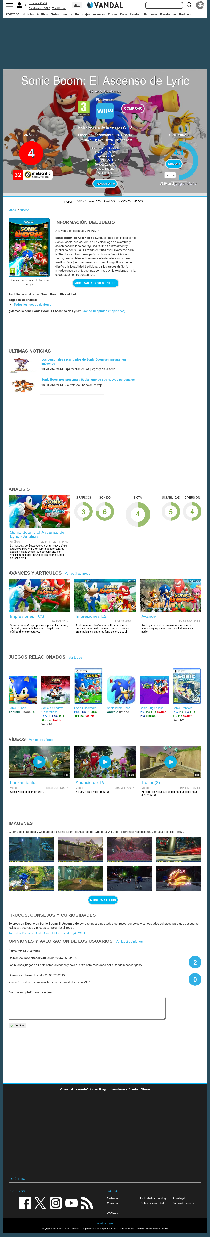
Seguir (174, 164)
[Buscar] (189, 5)
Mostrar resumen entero (95, 283)
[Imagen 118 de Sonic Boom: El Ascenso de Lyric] (31, 849)
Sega (113, 144)
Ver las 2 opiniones (129, 941)
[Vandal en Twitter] (40, 1202)
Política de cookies (183, 1203)
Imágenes (124, 201)
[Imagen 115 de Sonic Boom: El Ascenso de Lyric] (178, 849)
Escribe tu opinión (94, 311)
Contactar (112, 1203)
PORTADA (13, 14)
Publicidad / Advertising (153, 1198)
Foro (123, 14)
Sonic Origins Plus (151, 708)
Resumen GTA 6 (38, 3)
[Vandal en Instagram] (55, 1202)
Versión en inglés (105, 1223)
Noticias (28, 14)
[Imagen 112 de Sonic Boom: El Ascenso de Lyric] (129, 878)
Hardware (150, 14)
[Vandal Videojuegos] (105, 5)
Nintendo (113, 148)
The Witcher (59, 8)
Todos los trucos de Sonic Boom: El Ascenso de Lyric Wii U (47, 933)
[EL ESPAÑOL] (200, 5)
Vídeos (138, 201)
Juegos (67, 14)
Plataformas (168, 14)
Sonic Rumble (18, 708)
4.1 (179, 152)
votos (179, 185)
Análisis (42, 14)
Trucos (113, 14)
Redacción (113, 1198)
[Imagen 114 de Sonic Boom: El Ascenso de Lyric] (31, 878)
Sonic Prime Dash (118, 708)
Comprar (133, 108)
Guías (55, 14)
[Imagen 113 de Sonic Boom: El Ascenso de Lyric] (80, 878)
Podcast (185, 14)
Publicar (19, 1025)
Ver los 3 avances (77, 573)
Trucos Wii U (105, 183)
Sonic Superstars (85, 708)
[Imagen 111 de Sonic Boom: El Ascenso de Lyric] (178, 878)
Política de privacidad (152, 1203)
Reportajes (82, 14)
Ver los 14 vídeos (41, 739)
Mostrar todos (103, 900)
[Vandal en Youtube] (71, 1202)
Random (135, 14)
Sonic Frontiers (182, 708)
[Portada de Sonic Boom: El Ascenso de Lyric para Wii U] (29, 247)
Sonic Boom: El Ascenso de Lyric (105, 79)
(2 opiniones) (116, 311)
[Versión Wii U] (105, 111)
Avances (99, 14)
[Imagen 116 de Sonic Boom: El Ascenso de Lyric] (129, 849)
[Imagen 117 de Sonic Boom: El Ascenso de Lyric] (80, 849)
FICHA (68, 201)
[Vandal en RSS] (86, 1202)
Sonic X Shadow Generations (52, 710)
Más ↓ (77, 5)
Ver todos (75, 657)
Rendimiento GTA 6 (39, 8)
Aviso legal (179, 1198)
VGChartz (112, 1213)
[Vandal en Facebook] (24, 1202)
